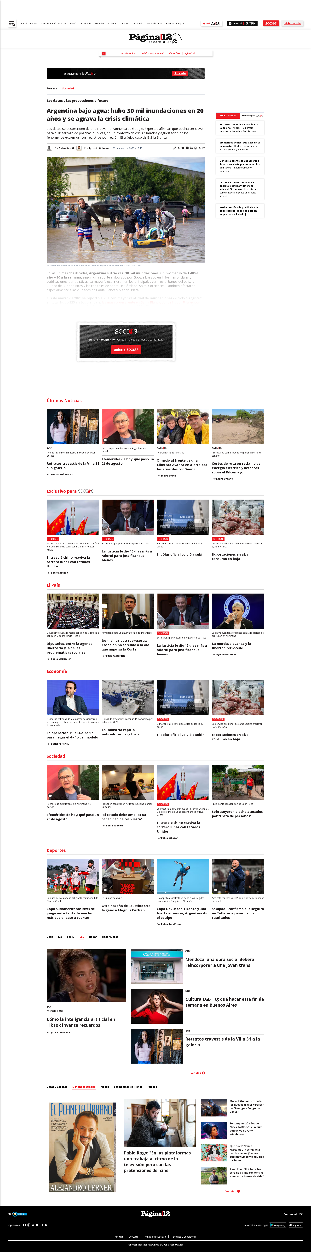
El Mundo (138, 23)
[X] (32, 1225)
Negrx (105, 1087)
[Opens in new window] (277, 1224)
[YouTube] (41, 1225)
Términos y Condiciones (183, 1236)
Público (152, 1087)
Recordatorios (154, 23)
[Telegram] (45, 1225)
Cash (50, 937)
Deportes (125, 23)
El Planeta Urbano (84, 1087)
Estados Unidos (128, 53)
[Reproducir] (230, 23)
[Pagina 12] (155, 38)
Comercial (290, 1214)
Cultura (112, 23)
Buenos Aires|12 (175, 23)
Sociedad (99, 23)
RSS (301, 1214)
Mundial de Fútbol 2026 (53, 23)
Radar (93, 937)
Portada (52, 88)
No (60, 937)
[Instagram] (28, 1225)
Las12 (70, 937)
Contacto (133, 1236)
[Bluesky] (37, 1225)
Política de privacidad (155, 1236)
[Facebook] (24, 1225)
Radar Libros (110, 937)
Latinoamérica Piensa (128, 1087)
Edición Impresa (29, 23)
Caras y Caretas (57, 1087)
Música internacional (152, 53)
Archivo (119, 1236)
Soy (82, 937)
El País (73, 23)
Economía (86, 23)
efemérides (174, 53)
